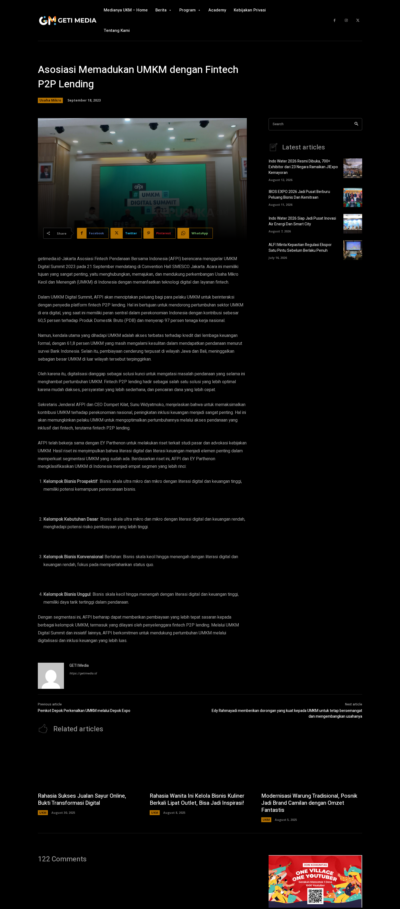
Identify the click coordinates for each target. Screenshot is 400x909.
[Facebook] (334, 20)
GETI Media (79, 665)
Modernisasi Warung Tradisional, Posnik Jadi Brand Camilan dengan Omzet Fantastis (309, 803)
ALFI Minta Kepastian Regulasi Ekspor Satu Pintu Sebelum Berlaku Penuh (300, 247)
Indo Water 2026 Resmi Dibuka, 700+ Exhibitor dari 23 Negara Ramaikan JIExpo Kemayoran (303, 167)
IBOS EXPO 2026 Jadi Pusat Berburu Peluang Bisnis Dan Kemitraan (299, 194)
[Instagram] (346, 20)
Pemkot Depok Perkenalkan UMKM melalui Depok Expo (84, 711)
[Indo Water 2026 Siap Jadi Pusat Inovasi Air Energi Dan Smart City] (352, 224)
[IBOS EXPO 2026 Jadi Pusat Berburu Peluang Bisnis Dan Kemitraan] (352, 197)
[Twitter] (357, 20)
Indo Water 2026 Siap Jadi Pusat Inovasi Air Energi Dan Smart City (302, 221)
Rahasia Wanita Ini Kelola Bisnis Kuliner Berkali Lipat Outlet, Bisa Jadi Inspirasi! (197, 799)
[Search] (356, 124)
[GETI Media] (51, 676)
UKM (43, 812)
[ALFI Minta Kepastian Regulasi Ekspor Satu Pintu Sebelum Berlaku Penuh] (352, 250)
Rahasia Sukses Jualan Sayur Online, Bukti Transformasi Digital (82, 799)
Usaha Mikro (50, 100)
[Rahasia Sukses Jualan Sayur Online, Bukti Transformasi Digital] (88, 765)
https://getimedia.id (83, 673)
